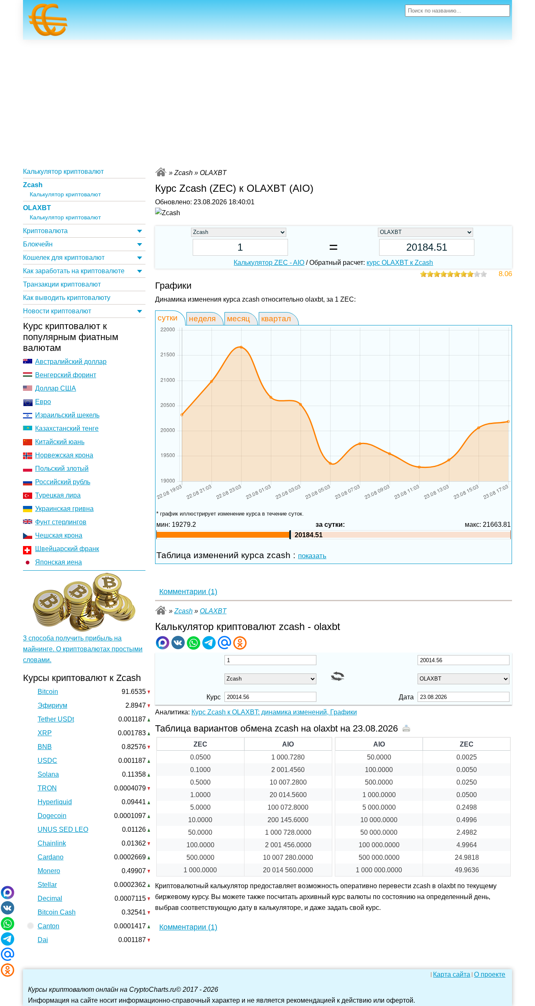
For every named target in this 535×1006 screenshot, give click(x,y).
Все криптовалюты (161, 172)
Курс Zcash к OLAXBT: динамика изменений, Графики (274, 712)
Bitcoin (48, 691)
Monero (49, 870)
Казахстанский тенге (67, 428)
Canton (48, 926)
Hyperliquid (55, 801)
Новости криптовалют (57, 311)
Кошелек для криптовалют (63, 257)
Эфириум (52, 705)
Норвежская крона (64, 455)
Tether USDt (56, 719)
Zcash (33, 185)
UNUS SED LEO (63, 829)
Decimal (50, 898)
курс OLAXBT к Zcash (400, 262)
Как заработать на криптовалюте (74, 271)
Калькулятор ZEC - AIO (269, 262)
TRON (47, 788)
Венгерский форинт (65, 375)
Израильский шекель (67, 415)
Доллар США (55, 388)
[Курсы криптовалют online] (48, 22)
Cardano (51, 857)
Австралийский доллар (71, 361)
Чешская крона (58, 535)
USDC (47, 760)
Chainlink (52, 843)
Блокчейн (38, 244)
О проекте (489, 974)
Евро (43, 401)
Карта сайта (451, 974)
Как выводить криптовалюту (66, 298)
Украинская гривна (64, 508)
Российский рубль (62, 481)
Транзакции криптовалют (62, 284)
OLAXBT (37, 208)
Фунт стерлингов (61, 522)
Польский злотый (62, 468)
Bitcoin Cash (57, 912)
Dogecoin (52, 815)
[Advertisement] (267, 102)
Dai (43, 939)
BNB (45, 746)
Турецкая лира (58, 495)
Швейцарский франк (67, 548)
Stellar (47, 884)
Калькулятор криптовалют (63, 171)
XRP (45, 733)
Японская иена (58, 562)
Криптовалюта (45, 231)
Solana (48, 774)
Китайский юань (59, 441)
